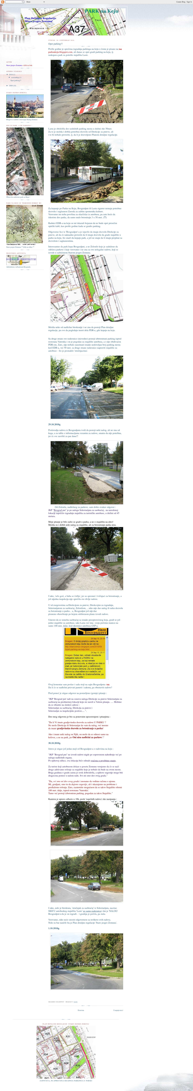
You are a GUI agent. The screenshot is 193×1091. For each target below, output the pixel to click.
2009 (11, 85)
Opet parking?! (16, 80)
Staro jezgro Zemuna (14, 65)
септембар (15, 77)
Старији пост (118, 1010)
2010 (11, 74)
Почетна (81, 1010)
